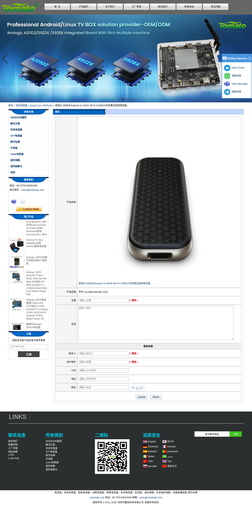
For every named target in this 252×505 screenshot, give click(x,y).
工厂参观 (136, 6)
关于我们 (110, 6)
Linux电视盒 (17, 154)
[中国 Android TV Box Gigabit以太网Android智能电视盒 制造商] (16, 242)
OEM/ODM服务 (18, 117)
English (152, 441)
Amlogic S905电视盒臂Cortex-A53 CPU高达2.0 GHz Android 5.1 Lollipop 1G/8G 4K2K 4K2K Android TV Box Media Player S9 (37, 306)
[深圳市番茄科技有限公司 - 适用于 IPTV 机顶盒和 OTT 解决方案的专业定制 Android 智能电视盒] (19, 13)
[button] (119, 99)
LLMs (11, 454)
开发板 (14, 148)
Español (152, 451)
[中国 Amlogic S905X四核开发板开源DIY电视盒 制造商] (16, 258)
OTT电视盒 (16, 135)
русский (152, 466)
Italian (151, 456)
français (171, 446)
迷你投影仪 (16, 166)
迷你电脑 (15, 160)
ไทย (169, 461)
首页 (10, 105)
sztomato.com (97, 497)
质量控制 (13, 444)
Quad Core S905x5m (41, 105)
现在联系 (29, 209)
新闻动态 (189, 6)
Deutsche (153, 446)
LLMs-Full (13, 458)
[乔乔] (14, 201)
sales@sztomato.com (32, 190)
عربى (170, 456)
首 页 (57, 6)
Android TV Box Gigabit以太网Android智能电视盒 (36, 239)
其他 (12, 172)
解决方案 (15, 123)
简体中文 (172, 466)
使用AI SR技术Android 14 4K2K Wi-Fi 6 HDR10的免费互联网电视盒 (114, 283)
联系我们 (163, 6)
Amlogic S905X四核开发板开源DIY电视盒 (36, 256)
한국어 (170, 441)
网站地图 (13, 451)
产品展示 (83, 6)
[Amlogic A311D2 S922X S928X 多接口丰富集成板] (126, 58)
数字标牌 (15, 142)
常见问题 (215, 6)
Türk (150, 461)
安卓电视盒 (21, 105)
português (172, 451)
